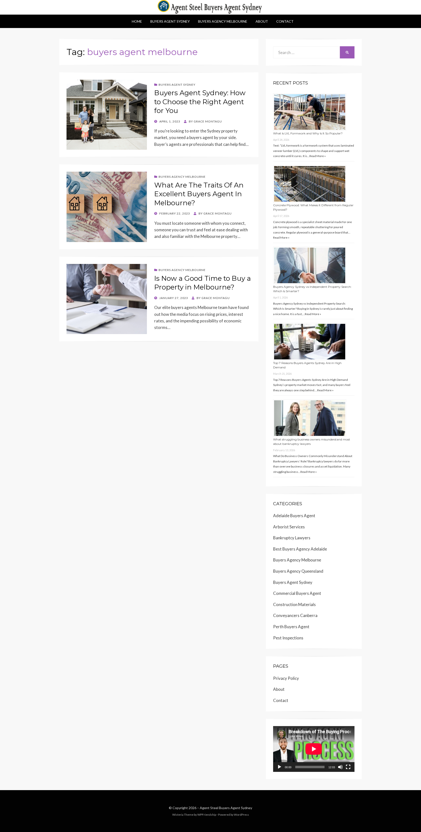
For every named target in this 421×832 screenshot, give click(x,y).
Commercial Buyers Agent (297, 593)
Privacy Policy (286, 678)
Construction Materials (294, 604)
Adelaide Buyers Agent (294, 515)
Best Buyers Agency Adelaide (300, 549)
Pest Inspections (288, 637)
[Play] (279, 767)
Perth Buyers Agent (291, 626)
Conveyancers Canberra (295, 615)
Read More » (317, 156)
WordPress (241, 814)
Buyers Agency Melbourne (222, 21)
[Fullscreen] (348, 767)
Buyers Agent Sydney (170, 21)
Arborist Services (289, 526)
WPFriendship (206, 814)
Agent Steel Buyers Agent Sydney (226, 808)
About (262, 21)
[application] (313, 749)
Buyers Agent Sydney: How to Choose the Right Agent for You (200, 102)
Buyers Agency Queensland (298, 571)
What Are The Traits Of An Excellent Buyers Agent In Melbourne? (199, 194)
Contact (285, 21)
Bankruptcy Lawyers (291, 537)
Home (137, 21)
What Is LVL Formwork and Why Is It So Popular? (308, 133)
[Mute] (340, 767)
